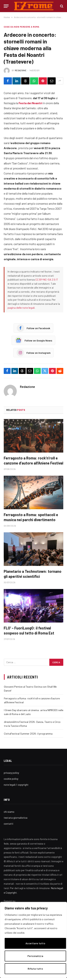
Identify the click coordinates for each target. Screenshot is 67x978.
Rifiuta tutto (35, 968)
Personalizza (35, 955)
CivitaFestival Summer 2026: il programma (28, 733)
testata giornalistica (15, 817)
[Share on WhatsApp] (34, 80)
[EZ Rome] (33, 6)
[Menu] (6, 6)
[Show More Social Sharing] (59, 80)
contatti (8, 823)
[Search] (61, 6)
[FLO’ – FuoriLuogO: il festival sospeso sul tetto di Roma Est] (33, 606)
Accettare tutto (35, 943)
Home (7, 17)
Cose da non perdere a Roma (21, 27)
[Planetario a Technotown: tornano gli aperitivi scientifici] (33, 549)
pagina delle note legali (21, 307)
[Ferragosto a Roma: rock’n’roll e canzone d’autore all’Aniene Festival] (33, 436)
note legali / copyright (16, 784)
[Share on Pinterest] (43, 80)
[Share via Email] (51, 80)
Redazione (20, 70)
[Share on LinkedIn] (16, 80)
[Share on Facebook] (8, 80)
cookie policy (11, 778)
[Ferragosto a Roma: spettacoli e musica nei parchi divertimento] (33, 492)
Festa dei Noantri (30, 103)
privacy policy (11, 772)
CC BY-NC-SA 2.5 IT (46, 279)
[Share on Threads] (25, 80)
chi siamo (9, 811)
